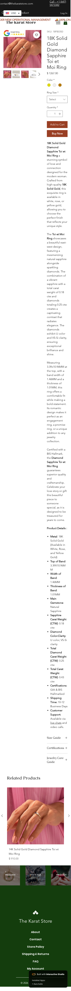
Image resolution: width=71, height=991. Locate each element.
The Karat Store (21, 22)
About (35, 932)
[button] (65, 22)
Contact (35, 939)
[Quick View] (35, 815)
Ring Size (52, 92)
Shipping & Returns (35, 954)
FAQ (35, 961)
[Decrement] (49, 114)
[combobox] (57, 99)
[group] (35, 825)
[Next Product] (69, 816)
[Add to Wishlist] (36, 34)
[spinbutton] (55, 114)
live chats (56, 722)
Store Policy (35, 947)
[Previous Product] (2, 816)
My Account (35, 969)
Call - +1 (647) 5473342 (58, 3)
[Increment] (60, 114)
